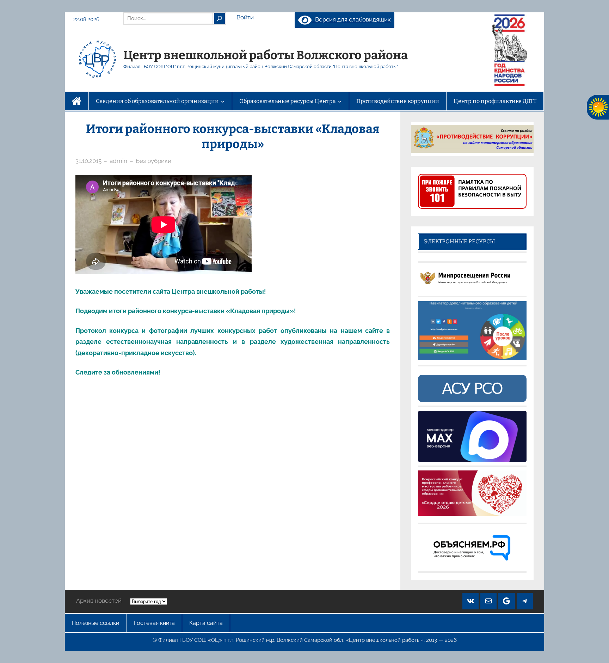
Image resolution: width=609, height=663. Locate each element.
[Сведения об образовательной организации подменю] (223, 101)
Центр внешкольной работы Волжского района (265, 55)
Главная (76, 101)
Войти (245, 17)
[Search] (219, 18)
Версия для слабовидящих (351, 19)
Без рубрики (153, 160)
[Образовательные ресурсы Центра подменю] (340, 101)
